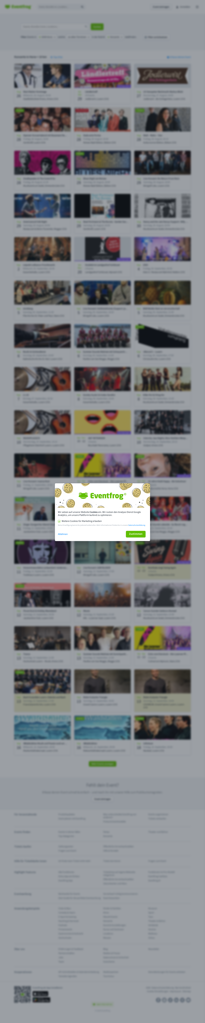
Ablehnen (63, 534)
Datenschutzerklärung (136, 525)
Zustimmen (135, 534)
